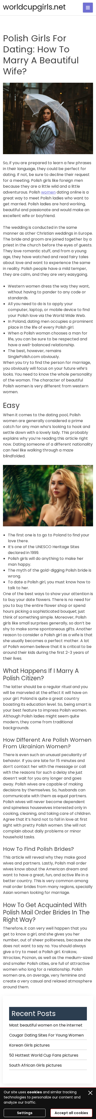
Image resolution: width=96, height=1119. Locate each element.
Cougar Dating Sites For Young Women (46, 1035)
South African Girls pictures (35, 1065)
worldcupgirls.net (34, 7)
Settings (24, 1112)
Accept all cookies (71, 1112)
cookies (34, 1092)
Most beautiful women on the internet (45, 1025)
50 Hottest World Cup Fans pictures (43, 1055)
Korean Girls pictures (29, 1045)
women (48, 192)
